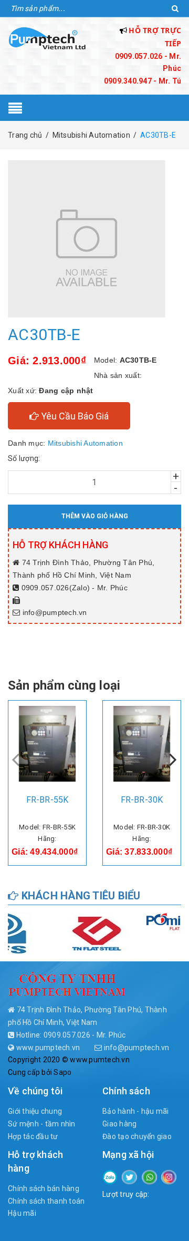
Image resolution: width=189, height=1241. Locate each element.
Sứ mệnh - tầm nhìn (42, 1124)
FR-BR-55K (47, 800)
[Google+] (149, 1176)
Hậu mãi (22, 1213)
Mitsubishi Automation (85, 443)
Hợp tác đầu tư (33, 1136)
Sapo (62, 1072)
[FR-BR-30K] (142, 744)
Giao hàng (119, 1124)
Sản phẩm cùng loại (64, 685)
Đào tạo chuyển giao (137, 1136)
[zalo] (110, 1176)
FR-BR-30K (142, 800)
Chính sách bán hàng (43, 1188)
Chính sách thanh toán (46, 1201)
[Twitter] (129, 1176)
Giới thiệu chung (35, 1111)
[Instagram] (168, 1176)
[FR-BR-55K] (47, 744)
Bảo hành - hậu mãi (135, 1111)
